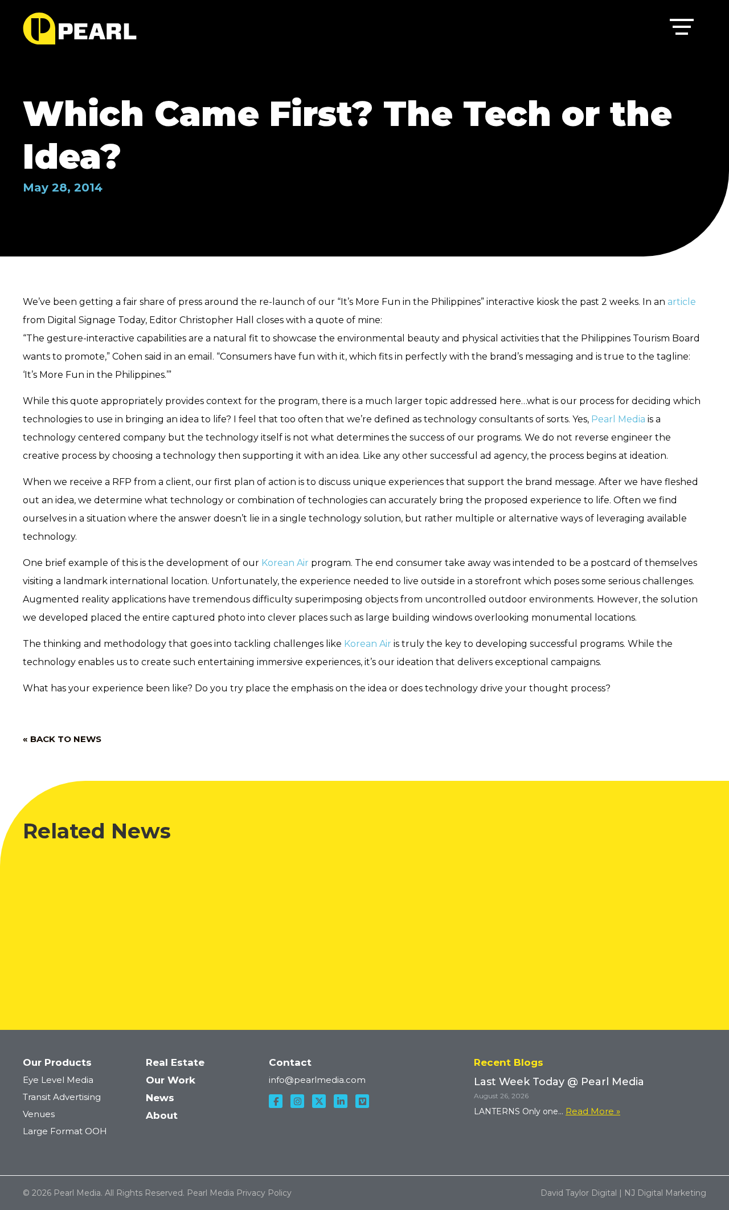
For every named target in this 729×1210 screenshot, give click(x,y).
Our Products (57, 1062)
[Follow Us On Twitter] (319, 1101)
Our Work (170, 1080)
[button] (681, 29)
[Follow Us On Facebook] (275, 1101)
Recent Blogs (508, 1062)
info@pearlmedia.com (317, 1079)
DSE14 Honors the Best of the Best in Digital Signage (523, 868)
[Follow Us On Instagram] (297, 1101)
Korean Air (285, 562)
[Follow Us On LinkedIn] (340, 1101)
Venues (39, 1114)
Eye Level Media (58, 1079)
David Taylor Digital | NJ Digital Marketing (623, 1193)
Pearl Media (619, 419)
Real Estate (175, 1062)
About (162, 1115)
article (681, 301)
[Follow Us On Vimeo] (362, 1101)
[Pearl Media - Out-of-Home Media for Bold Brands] (80, 28)
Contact (290, 1062)
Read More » (593, 1111)
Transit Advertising (62, 1096)
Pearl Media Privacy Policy (239, 1193)
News (160, 1097)
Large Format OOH (65, 1131)
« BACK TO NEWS (62, 739)
